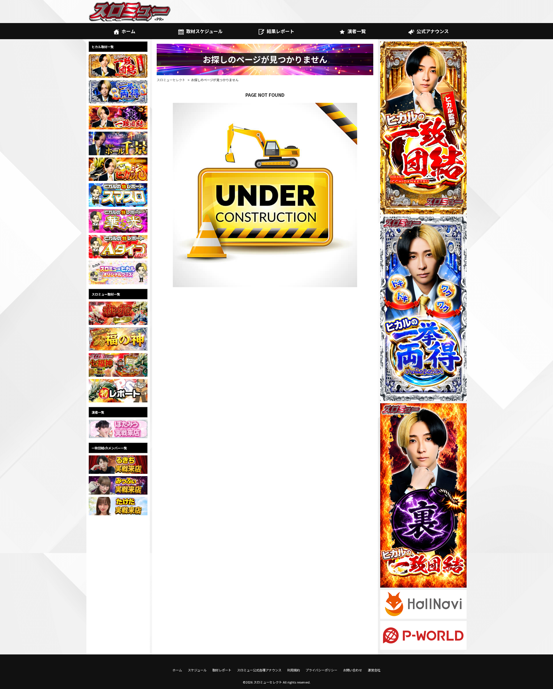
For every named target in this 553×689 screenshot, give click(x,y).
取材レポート (221, 670)
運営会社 (374, 670)
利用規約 (293, 670)
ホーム (128, 31)
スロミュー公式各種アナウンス (259, 670)
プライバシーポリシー (321, 670)
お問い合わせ (352, 670)
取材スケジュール (204, 31)
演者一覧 (356, 31)
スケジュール (197, 670)
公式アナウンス (432, 31)
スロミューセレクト (171, 79)
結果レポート (280, 31)
